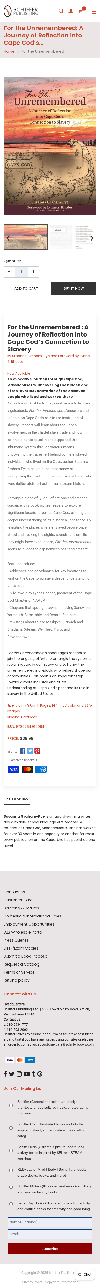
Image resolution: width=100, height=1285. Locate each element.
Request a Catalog (22, 964)
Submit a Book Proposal (26, 956)
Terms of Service (19, 972)
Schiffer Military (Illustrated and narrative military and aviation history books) (54, 1189)
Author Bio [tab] (17, 799)
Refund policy (17, 980)
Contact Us (14, 892)
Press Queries (16, 940)
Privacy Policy (32, 1282)
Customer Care (18, 900)
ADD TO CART (26, 288)
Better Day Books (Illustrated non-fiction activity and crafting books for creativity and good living (53, 1206)
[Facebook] (5, 1074)
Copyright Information (61, 1282)
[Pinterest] (39, 1074)
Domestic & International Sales (32, 916)
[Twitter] (12, 1074)
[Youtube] (27, 1074)
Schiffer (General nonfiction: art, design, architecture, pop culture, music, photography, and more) (52, 1107)
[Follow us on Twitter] (30, 751)
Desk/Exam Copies (21, 948)
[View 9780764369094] (26, 237)
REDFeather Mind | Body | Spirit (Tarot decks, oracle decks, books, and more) (52, 1172)
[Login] (70, 11)
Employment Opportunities (29, 924)
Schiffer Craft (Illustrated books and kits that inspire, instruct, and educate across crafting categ (51, 1130)
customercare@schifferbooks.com (68, 1044)
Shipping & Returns (21, 908)
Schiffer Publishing (63, 1273)
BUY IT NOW (74, 288)
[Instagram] (19, 1074)
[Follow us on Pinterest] (37, 751)
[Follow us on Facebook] (22, 751)
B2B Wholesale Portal (23, 932)
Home (9, 51)
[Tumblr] (33, 1074)
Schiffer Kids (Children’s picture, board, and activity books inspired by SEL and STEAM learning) (50, 1152)
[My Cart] (80, 11)
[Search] (61, 11)
